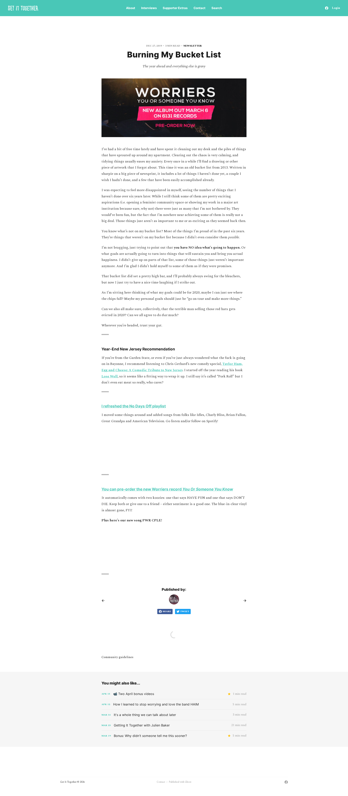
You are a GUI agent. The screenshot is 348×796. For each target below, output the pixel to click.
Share (167, 611)
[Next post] (243, 601)
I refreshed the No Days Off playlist (134, 406)
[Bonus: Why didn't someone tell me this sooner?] (174, 736)
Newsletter (192, 46)
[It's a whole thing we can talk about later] (174, 715)
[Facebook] (326, 8)
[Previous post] (105, 601)
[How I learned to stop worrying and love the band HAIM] (174, 704)
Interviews (149, 8)
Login (336, 8)
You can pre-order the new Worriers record (142, 489)
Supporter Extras (175, 8)
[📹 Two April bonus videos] (174, 694)
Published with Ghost (180, 782)
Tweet (184, 611)
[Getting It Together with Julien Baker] (174, 725)
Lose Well (110, 376)
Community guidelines (117, 657)
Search (216, 8)
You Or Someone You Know (207, 489)
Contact (199, 8)
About (130, 8)
